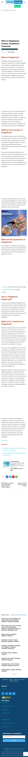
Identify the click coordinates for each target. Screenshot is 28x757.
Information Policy (5, 713)
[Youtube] (13, 693)
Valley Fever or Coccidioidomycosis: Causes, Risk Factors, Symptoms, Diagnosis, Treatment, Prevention (11, 620)
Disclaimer (16, 750)
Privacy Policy (4, 702)
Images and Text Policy (7, 706)
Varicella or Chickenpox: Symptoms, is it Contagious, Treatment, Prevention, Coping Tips (11, 647)
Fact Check (17, 6)
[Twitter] (10, 476)
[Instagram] (6, 693)
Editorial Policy (4, 709)
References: (4, 440)
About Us (3, 688)
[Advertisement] (14, 25)
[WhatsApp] (16, 476)
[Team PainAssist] (6, 466)
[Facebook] (7, 476)
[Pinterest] (13, 476)
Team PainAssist (11, 52)
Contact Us (3, 689)
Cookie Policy (4, 726)
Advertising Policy (5, 719)
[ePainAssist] (14, 2)
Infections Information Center (10, 10)
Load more (13, 674)
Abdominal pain (7, 289)
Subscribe (14, 740)
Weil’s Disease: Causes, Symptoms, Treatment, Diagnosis (22, 484)
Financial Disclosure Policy (7, 723)
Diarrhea (5, 287)
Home (2, 10)
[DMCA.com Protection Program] (6, 698)
